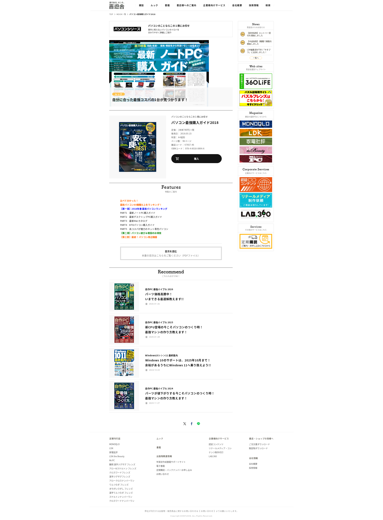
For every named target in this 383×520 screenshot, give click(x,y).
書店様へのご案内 (186, 5)
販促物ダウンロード (258, 448)
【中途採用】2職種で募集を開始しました (259, 42)
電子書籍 (160, 465)
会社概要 (237, 5)
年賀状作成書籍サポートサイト (171, 461)
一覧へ (256, 58)
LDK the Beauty (116, 456)
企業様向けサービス (214, 5)
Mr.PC (112, 460)
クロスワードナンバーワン (121, 500)
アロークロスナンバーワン (121, 480)
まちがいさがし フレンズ (121, 488)
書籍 (167, 5)
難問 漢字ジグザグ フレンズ (122, 464)
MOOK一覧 (121, 14)
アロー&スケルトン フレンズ (122, 468)
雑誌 (141, 5)
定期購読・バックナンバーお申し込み (174, 469)
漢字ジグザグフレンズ (119, 476)
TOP (111, 14)
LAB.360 (213, 456)
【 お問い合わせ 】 (207, 511)
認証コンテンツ (216, 444)
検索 (268, 5)
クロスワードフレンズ (119, 472)
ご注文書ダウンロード (259, 444)
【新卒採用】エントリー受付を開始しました (259, 34)
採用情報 (254, 5)
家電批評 (113, 452)
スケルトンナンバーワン (120, 496)
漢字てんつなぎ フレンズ (121, 492)
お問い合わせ (162, 473)
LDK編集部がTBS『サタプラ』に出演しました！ (258, 51)
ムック (154, 5)
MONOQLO (114, 444)
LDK (111, 448)
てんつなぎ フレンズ (119, 484)
